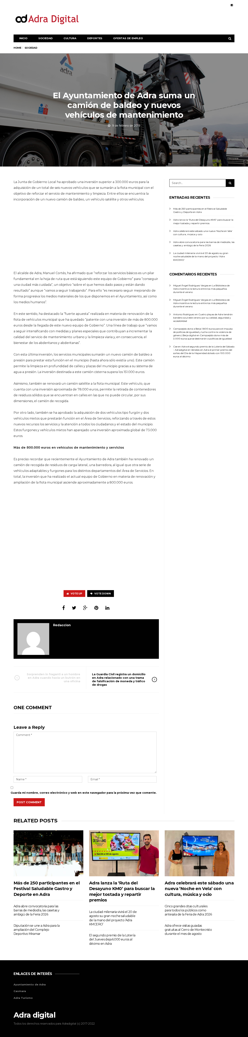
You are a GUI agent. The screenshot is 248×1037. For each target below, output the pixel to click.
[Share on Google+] (85, 608)
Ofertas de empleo (128, 38)
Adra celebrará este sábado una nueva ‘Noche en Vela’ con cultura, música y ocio (199, 888)
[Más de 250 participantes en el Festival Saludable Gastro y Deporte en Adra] (48, 853)
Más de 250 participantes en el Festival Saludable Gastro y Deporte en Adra (47, 888)
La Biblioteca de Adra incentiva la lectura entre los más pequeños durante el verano (201, 289)
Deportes (94, 38)
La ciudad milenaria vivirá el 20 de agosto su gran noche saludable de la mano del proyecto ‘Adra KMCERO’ (200, 256)
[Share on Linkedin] (107, 608)
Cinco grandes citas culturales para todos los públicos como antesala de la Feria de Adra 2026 (188, 910)
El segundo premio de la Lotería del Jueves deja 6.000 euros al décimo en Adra (112, 939)
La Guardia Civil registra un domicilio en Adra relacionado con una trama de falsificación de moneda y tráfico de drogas (119, 680)
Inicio (23, 38)
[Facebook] (232, 5)
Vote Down (102, 593)
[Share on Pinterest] (96, 608)
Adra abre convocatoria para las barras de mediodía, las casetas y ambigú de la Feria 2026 (36, 910)
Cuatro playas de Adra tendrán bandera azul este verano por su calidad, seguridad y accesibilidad (203, 317)
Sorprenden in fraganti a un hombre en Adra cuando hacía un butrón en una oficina (53, 678)
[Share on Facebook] (63, 608)
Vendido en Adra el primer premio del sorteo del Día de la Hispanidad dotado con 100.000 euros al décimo (202, 353)
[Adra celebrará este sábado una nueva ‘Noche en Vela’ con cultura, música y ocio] (199, 853)
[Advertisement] (163, 19)
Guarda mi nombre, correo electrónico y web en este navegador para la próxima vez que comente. (84, 792)
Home (17, 47)
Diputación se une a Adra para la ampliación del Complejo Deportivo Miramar (37, 930)
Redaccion (62, 625)
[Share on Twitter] (74, 608)
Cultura (70, 38)
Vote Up (76, 593)
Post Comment (29, 802)
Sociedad (45, 38)
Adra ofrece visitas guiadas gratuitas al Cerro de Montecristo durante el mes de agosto (188, 930)
